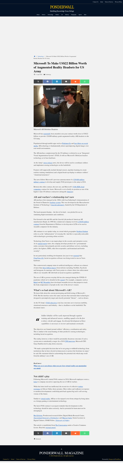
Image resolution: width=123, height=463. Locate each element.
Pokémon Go (66, 143)
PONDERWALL (62, 7)
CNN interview (70, 341)
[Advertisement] (61, 30)
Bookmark (38, 439)
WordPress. (118, 459)
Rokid (36, 282)
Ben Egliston (38, 415)
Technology (41, 56)
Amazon (70, 192)
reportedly (47, 134)
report (62, 280)
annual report (42, 243)
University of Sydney (62, 420)
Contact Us (95, 2)
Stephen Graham (82, 231)
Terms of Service (109, 2)
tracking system (55, 202)
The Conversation (61, 425)
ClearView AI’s (39, 258)
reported (76, 255)
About (101, 2)
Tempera (111, 459)
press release (48, 163)
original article (51, 427)
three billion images (49, 268)
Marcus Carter (67, 418)
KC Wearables (46, 282)
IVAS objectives (51, 303)
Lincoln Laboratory (57, 205)
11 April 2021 (39, 74)
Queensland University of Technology (46, 418)
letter (35, 382)
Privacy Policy (118, 2)
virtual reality (45, 398)
